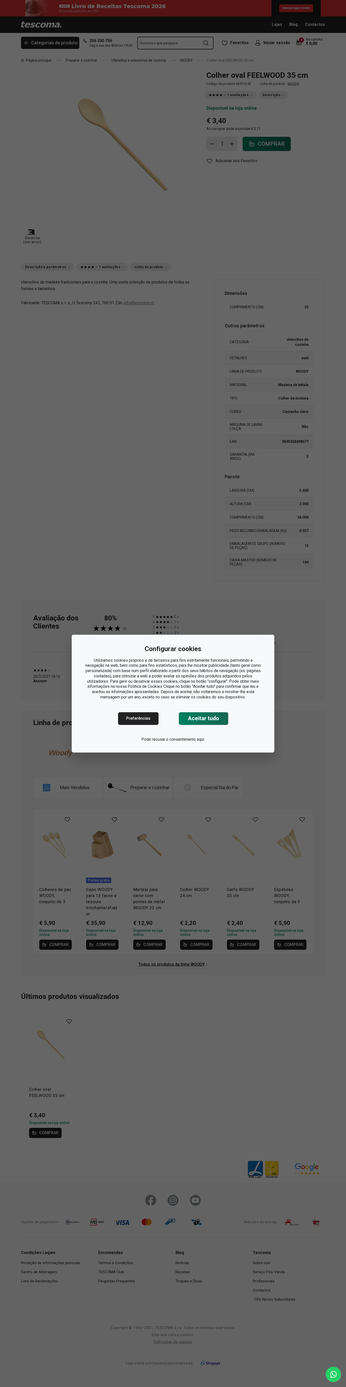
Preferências (138, 718)
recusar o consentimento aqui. (178, 739)
